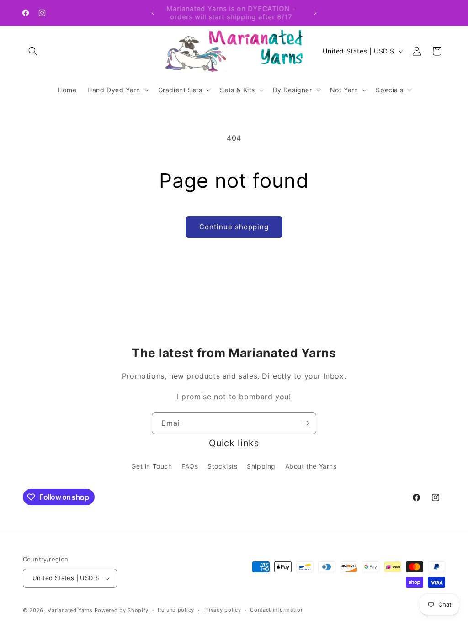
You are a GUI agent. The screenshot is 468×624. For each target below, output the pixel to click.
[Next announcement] (315, 12)
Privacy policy (222, 610)
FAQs (189, 466)
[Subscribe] (306, 423)
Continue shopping (234, 226)
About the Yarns (311, 466)
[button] (33, 51)
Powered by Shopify (122, 610)
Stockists (222, 466)
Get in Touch (151, 466)
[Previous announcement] (153, 12)
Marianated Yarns (70, 610)
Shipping (261, 466)
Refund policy (176, 610)
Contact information (276, 610)
